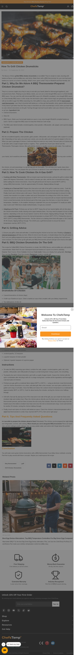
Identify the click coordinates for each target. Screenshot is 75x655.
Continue (55, 334)
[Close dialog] (72, 309)
